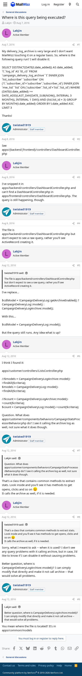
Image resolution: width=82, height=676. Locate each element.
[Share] (73, 45)
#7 (78, 450)
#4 (78, 223)
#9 (78, 599)
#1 (78, 44)
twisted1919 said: (14, 273)
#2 (78, 139)
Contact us (9, 665)
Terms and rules (27, 665)
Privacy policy (46, 665)
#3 (78, 177)
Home (68, 665)
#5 (78, 265)
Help (59, 665)
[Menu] (5, 4)
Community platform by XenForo (33, 672)
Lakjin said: (10, 458)
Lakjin (8, 23)
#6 (78, 356)
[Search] (77, 4)
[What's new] (70, 4)
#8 (78, 517)
